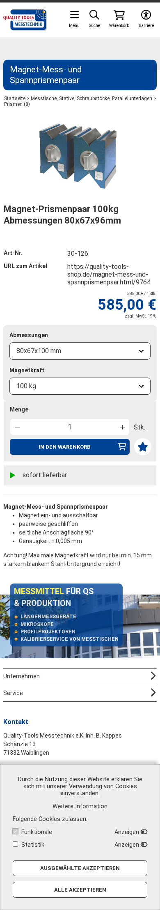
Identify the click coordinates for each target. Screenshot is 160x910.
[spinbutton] (69, 427)
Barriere (146, 25)
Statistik (32, 844)
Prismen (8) (17, 104)
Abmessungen (28, 335)
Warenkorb (119, 25)
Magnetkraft (26, 370)
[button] (122, 426)
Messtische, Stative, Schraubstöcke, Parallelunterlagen (91, 98)
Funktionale (36, 832)
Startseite (14, 98)
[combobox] (80, 351)
